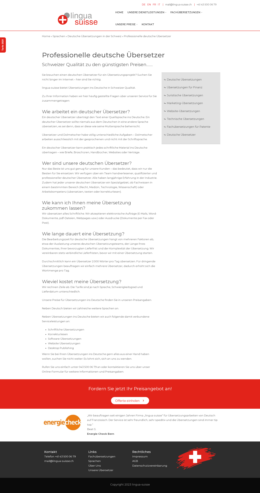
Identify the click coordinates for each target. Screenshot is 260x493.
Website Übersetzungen (64, 343)
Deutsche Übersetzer (181, 134)
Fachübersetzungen (185, 12)
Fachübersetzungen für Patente (188, 126)
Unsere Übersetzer (100, 470)
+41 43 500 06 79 (207, 4)
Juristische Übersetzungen (185, 95)
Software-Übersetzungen (64, 338)
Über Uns (94, 465)
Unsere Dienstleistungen (145, 12)
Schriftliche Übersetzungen (66, 329)
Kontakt (148, 24)
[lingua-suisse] (77, 18)
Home (119, 12)
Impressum (140, 456)
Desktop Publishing (61, 348)
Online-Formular (53, 371)
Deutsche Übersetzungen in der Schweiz (94, 36)
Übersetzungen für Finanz (184, 87)
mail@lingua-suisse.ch (178, 4)
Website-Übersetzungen (183, 111)
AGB (135, 461)
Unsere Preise (125, 24)
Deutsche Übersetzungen (184, 79)
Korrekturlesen (58, 334)
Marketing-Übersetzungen (185, 103)
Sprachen (59, 36)
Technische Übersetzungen (185, 119)
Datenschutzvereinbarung (149, 465)
